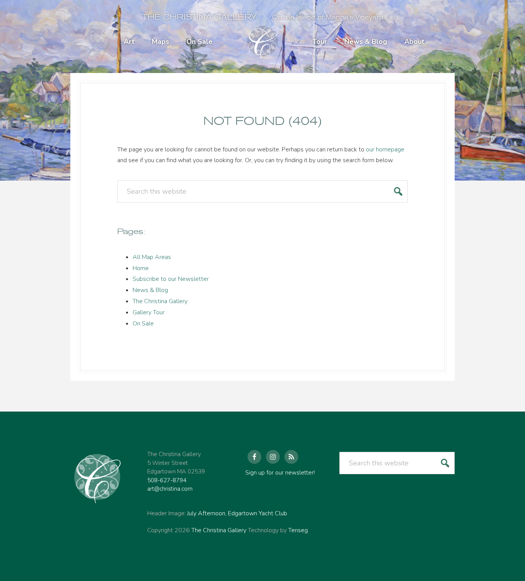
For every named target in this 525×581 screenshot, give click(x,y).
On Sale (143, 323)
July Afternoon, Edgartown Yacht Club (237, 513)
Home (141, 268)
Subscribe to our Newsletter (171, 279)
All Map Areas (152, 257)
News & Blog (150, 290)
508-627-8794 (166, 480)
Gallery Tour (148, 312)
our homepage (385, 149)
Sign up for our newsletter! (280, 472)
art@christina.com (170, 489)
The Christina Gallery (199, 17)
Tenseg (298, 530)
